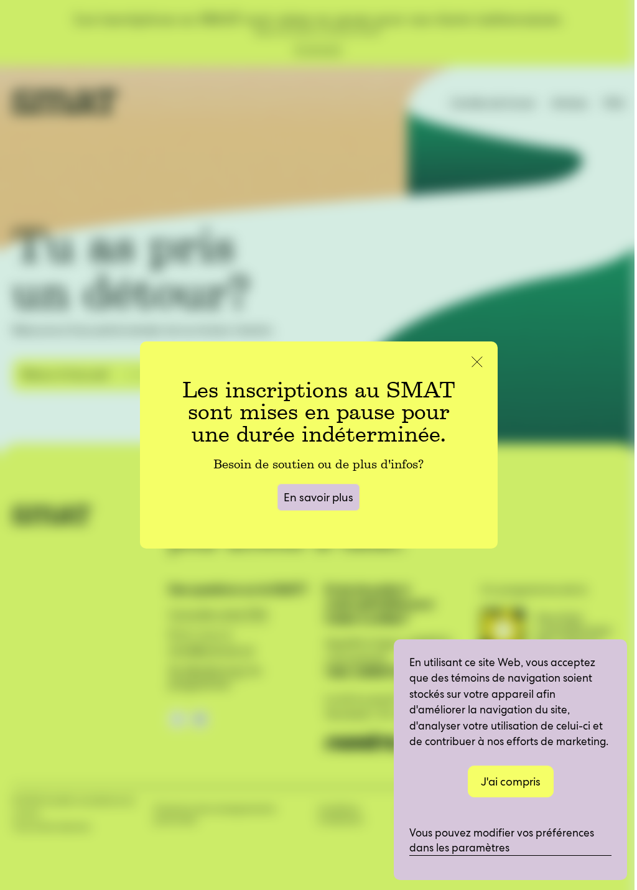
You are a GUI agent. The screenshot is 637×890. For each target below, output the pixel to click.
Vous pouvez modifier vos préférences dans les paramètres (503, 840)
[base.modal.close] (477, 363)
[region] (510, 759)
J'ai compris (511, 781)
